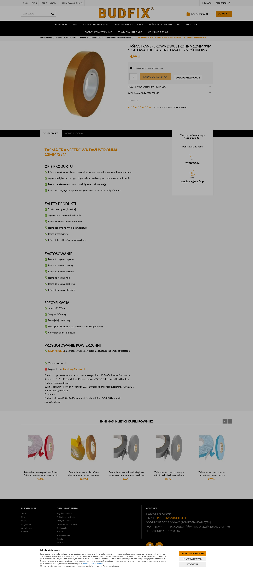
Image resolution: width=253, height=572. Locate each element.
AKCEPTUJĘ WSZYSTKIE (192, 553)
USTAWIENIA (192, 564)
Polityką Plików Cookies (93, 564)
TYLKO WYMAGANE (192, 559)
